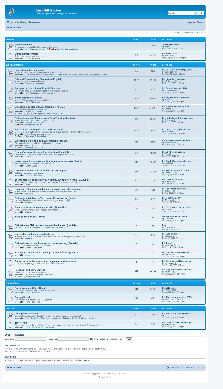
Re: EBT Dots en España (173, 152)
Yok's (53, 93)
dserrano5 (43, 49)
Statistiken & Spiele (34, 125)
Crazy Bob (30, 74)
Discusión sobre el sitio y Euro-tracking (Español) (42, 152)
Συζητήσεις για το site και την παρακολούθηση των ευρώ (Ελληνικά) (52, 179)
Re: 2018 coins (169, 288)
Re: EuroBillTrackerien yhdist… (176, 161)
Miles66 (29, 123)
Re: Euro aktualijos (171, 234)
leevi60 (168, 163)
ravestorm (29, 145)
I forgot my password (99, 339)
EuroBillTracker (14, 65)
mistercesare (170, 143)
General (10, 40)
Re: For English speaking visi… (176, 189)
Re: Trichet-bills (169, 54)
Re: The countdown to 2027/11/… (177, 297)
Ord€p (75, 318)
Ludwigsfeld (94, 74)
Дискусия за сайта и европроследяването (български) (45, 261)
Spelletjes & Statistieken (36, 136)
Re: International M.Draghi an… (176, 107)
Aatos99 (103, 74)
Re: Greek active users (172, 179)
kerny (167, 209)
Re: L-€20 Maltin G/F (171, 198)
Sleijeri (28, 166)
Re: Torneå (167, 243)
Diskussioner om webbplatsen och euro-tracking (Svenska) (46, 243)
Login (8, 335)
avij (27, 49)
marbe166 (169, 245)
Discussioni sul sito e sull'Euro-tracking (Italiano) (41, 141)
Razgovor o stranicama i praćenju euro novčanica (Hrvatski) (47, 252)
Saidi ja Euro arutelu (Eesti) (30, 216)
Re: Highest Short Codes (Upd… (177, 97)
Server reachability (170, 44)
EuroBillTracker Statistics (28, 97)
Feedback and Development (30, 270)
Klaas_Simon (83, 360)
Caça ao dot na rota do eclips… (176, 170)
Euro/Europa (12, 283)
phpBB (96, 374)
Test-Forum (21, 322)
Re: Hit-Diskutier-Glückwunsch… (177, 118)
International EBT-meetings (29, 70)
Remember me (116, 339)
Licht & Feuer (38, 123)
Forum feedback (33, 276)
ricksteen (169, 272)
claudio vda (73, 49)
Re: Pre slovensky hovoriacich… (177, 207)
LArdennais (169, 81)
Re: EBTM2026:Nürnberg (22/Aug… (178, 70)
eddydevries (62, 49)
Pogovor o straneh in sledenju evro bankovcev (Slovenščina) (47, 189)
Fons (28, 58)
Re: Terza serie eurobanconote (176, 141)
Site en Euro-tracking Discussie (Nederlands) (39, 129)
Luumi (34, 166)
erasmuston (170, 131)
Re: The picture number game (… (177, 313)
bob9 (40, 248)
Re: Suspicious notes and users (176, 270)
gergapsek (29, 193)
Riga (164, 225)
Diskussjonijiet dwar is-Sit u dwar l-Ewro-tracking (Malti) (45, 198)
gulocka (28, 212)
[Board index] (21, 11)
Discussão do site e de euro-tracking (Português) (41, 170)
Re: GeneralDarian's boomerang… (178, 322)
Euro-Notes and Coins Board (30, 288)
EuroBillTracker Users (26, 54)
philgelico (60, 74)
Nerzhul (52, 49)
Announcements (23, 44)
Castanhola (38, 175)
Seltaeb (168, 99)
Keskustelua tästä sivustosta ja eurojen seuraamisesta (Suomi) (48, 161)
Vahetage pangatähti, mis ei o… (176, 216)
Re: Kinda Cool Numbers (173, 79)
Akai (166, 154)
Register (19, 335)
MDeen (74, 74)
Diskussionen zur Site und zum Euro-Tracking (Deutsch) (45, 118)
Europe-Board (22, 297)
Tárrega (168, 56)
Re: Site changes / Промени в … (177, 261)
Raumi (67, 74)
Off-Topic (10, 308)
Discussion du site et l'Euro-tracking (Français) (40, 107)
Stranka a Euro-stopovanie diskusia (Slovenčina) (41, 207)
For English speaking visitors (175, 252)
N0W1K (28, 157)
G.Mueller (169, 120)
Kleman (39, 111)
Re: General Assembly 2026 (174, 88)
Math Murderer (90, 318)
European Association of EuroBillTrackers (37, 88)
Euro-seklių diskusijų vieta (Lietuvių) (34, 234)
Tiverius (28, 184)
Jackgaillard (83, 74)
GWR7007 (169, 290)
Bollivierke (67, 318)
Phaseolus (33, 49)
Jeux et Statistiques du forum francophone (44, 113)
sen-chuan (169, 263)
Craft (81, 318)
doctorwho (29, 203)
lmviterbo (51, 74)
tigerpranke (169, 72)
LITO (167, 315)
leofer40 (29, 175)
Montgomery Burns (173, 299)
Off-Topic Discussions (27, 313)
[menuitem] (23, 22)
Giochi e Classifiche (34, 147)
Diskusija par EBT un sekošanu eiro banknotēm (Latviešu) (46, 225)
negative (28, 238)
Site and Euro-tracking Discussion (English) (38, 79)
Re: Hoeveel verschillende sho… (177, 129)
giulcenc (168, 254)
